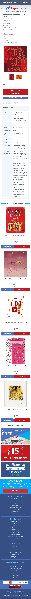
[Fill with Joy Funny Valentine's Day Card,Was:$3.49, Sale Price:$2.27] (15, 220)
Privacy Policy (15, 571)
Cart (29, 8)
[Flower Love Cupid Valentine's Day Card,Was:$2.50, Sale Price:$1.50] (15, 394)
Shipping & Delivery (15, 552)
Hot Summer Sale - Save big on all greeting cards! (15, 1)
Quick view (7, 246)
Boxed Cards (15, 505)
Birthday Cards (15, 498)
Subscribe (15, 491)
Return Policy (15, 554)
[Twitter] (12, 103)
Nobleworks (15, 532)
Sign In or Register (15, 546)
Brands (15, 513)
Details (22, 246)
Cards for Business (15, 507)
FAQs (15, 550)
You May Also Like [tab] (15, 203)
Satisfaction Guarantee (15, 566)
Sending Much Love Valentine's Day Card (15, 366)
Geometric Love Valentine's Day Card (15, 322)
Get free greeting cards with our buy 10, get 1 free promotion (15, 3)
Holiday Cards (15, 503)
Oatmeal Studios (15, 534)
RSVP (15, 525)
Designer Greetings (15, 521)
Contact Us (16, 577)
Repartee (15, 137)
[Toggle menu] (1, 8)
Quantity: (5, 84)
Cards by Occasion (15, 501)
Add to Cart (22, 289)
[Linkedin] (15, 103)
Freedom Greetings (8, 34)
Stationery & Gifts (15, 509)
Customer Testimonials (15, 568)
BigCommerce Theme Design (10, 595)
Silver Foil (16, 142)
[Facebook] (3, 103)
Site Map (15, 575)
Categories (15, 511)
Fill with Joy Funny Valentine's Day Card (15, 235)
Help (15, 548)
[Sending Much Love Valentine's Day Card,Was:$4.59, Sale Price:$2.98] (15, 351)
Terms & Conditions (15, 573)
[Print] (9, 103)
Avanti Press (15, 527)
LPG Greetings (15, 530)
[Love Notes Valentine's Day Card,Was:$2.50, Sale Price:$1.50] (15, 264)
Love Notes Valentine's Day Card (15, 279)
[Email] (6, 103)
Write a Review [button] (7, 20)
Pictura (15, 523)
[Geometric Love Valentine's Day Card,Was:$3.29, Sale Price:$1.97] (15, 307)
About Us (15, 564)
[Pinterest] (18, 103)
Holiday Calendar (15, 557)
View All (15, 538)
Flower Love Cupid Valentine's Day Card (15, 409)
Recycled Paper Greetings (15, 536)
